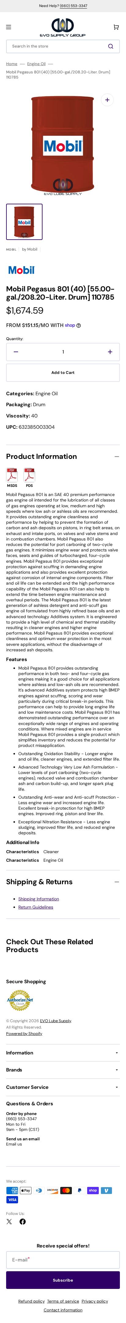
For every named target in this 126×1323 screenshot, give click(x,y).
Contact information (63, 1310)
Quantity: (14, 338)
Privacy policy (95, 1301)
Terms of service (63, 1301)
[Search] (112, 46)
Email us (14, 1144)
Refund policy (31, 1301)
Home (11, 64)
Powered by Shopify (24, 1033)
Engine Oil (36, 64)
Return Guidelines (35, 907)
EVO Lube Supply (55, 1020)
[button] (8, 27)
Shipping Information (38, 899)
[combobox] (63, 46)
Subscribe (63, 1280)
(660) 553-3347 (73, 5)
